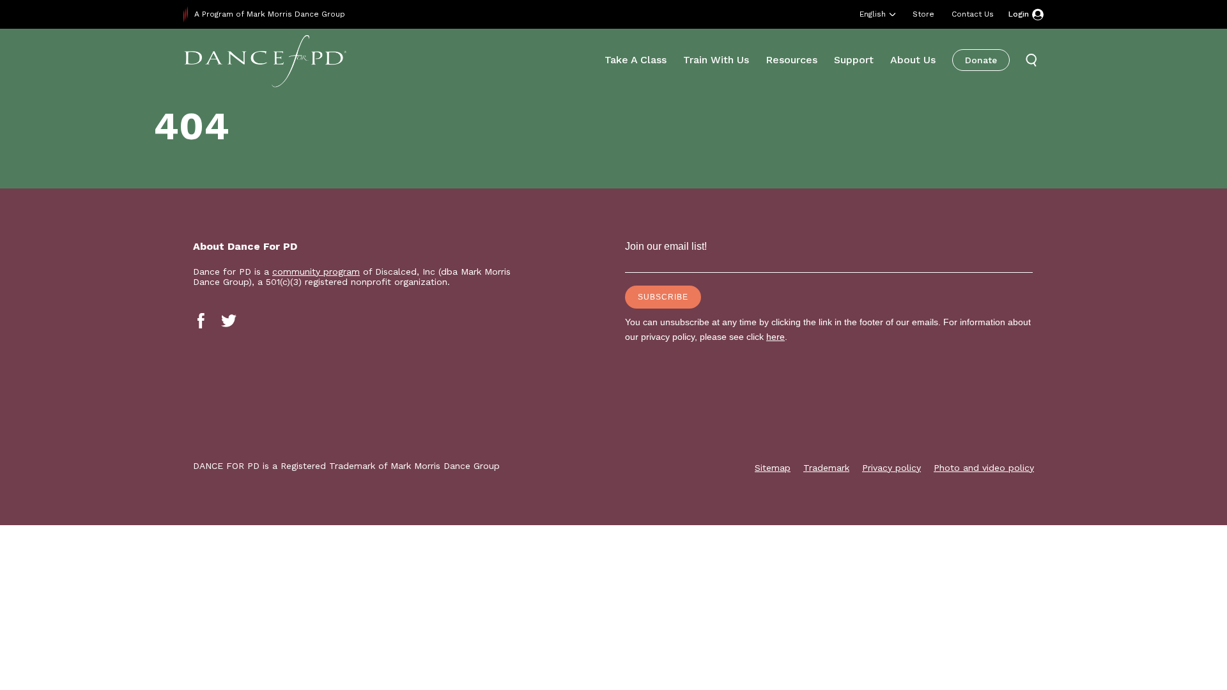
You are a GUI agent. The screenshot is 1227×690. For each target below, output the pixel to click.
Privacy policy (891, 468)
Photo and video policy (984, 468)
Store (923, 14)
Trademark (826, 468)
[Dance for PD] (265, 60)
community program (316, 271)
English (873, 14)
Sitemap (773, 468)
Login (1018, 14)
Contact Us (973, 14)
